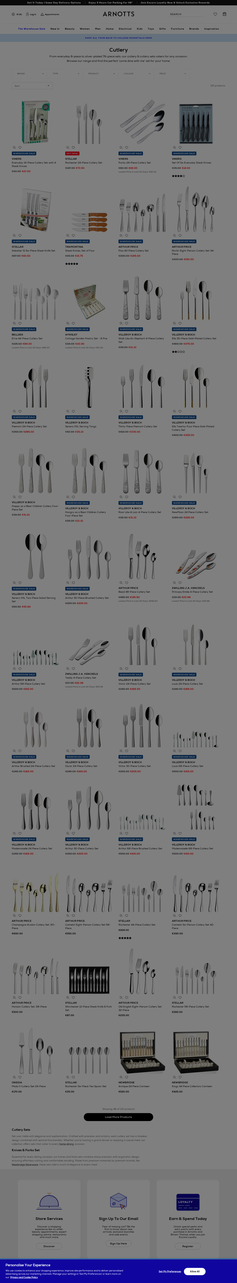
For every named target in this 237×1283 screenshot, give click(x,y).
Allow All (195, 1271)
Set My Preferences (170, 1271)
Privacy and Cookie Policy (24, 1277)
